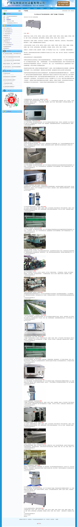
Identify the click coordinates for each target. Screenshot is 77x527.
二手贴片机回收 (7, 33)
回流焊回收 (6, 37)
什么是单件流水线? (6, 73)
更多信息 (25, 516)
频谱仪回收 (6, 40)
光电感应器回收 (7, 46)
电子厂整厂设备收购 (8, 44)
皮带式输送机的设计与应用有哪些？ (10, 76)
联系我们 (55, 8)
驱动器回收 (6, 48)
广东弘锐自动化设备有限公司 (29, 103)
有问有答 (48, 8)
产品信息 (28, 8)
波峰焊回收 (6, 35)
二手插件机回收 (7, 39)
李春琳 (57, 519)
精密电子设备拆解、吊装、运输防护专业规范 (11, 63)
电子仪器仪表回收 (7, 30)
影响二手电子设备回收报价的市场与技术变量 (11, 56)
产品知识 (42, 8)
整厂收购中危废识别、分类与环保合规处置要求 (12, 66)
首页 (22, 8)
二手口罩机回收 (7, 42)
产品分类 (35, 8)
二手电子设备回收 (7, 31)
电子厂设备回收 (7, 28)
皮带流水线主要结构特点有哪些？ (9, 80)
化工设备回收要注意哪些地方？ (9, 86)
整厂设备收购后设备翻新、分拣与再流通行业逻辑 (12, 53)
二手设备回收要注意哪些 (7, 83)
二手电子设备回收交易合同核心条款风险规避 (11, 60)
